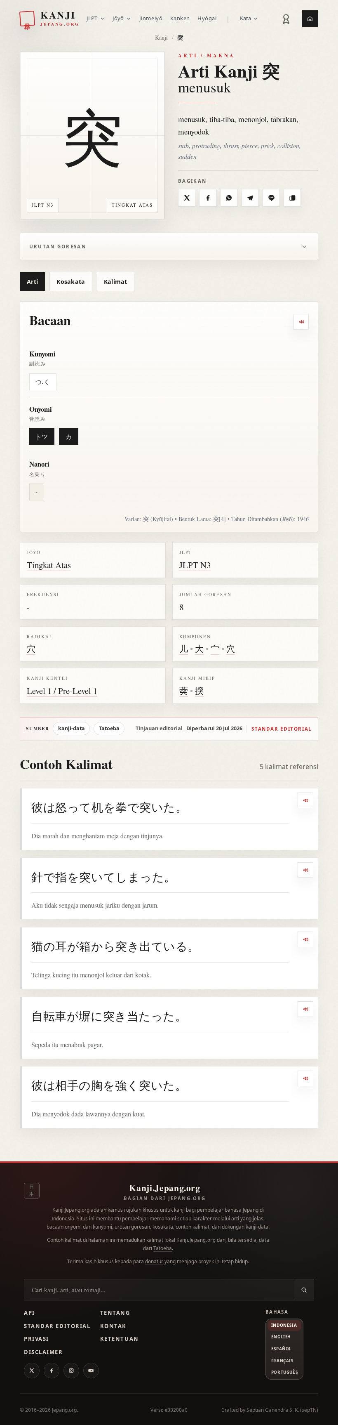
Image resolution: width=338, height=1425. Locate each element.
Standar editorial (281, 729)
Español (281, 1349)
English (281, 1337)
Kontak (113, 1326)
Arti (32, 281)
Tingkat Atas (49, 565)
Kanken (180, 18)
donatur (154, 1261)
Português (284, 1372)
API (29, 1312)
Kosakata (70, 281)
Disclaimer (43, 1352)
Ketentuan (119, 1338)
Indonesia (284, 1325)
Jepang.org (64, 1409)
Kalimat (115, 281)
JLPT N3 (195, 565)
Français (282, 1361)
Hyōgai (206, 18)
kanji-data (71, 728)
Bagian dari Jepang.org (165, 1198)
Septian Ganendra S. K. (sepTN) (282, 1409)
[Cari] (304, 1289)
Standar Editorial (57, 1326)
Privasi (36, 1338)
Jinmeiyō (150, 18)
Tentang (115, 1312)
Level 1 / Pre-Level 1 (62, 690)
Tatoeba (109, 728)
